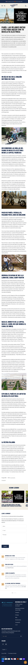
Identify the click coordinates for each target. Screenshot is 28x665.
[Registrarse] (20, 636)
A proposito (17, 622)
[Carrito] (25, 5)
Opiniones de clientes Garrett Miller (19, 609)
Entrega (17, 615)
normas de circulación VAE (11, 93)
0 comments (12, 477)
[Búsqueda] (4, 5)
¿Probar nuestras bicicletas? (18, 605)
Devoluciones (18, 619)
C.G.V (16, 624)
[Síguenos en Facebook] (3, 644)
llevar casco (15, 222)
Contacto (17, 612)
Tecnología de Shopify (12, 653)
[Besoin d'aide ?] (25, 662)
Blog (16, 617)
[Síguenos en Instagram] (5, 644)
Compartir (4, 480)
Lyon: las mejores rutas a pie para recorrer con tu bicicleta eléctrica (11, 505)
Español (3, 649)
